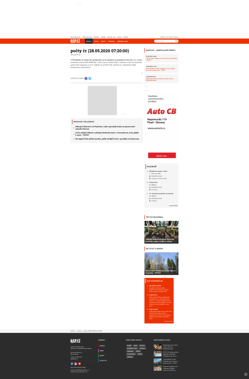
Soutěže (103, 37)
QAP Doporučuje (87, 37)
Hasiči (140, 354)
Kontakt (125, 37)
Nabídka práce (122, 41)
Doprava (130, 351)
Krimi (96, 41)
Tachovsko (131, 354)
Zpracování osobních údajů (78, 367)
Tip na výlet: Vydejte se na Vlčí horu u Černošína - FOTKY (161, 59)
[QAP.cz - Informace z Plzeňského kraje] (75, 41)
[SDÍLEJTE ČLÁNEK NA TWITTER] (89, 78)
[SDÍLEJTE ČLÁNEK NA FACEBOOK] (86, 78)
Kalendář (96, 37)
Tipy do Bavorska (75, 37)
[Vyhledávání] (176, 41)
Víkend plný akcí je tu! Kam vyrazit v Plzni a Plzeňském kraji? (160, 79)
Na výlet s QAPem (154, 248)
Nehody (142, 348)
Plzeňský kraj (132, 348)
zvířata (130, 357)
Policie (142, 346)
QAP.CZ (73, 331)
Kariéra (119, 37)
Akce (135, 346)
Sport (103, 41)
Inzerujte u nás (111, 37)
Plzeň (129, 346)
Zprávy (88, 41)
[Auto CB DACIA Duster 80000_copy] (161, 159)
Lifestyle (111, 41)
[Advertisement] (124, 18)
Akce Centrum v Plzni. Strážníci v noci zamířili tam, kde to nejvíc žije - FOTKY (160, 69)
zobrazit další (173, 206)
